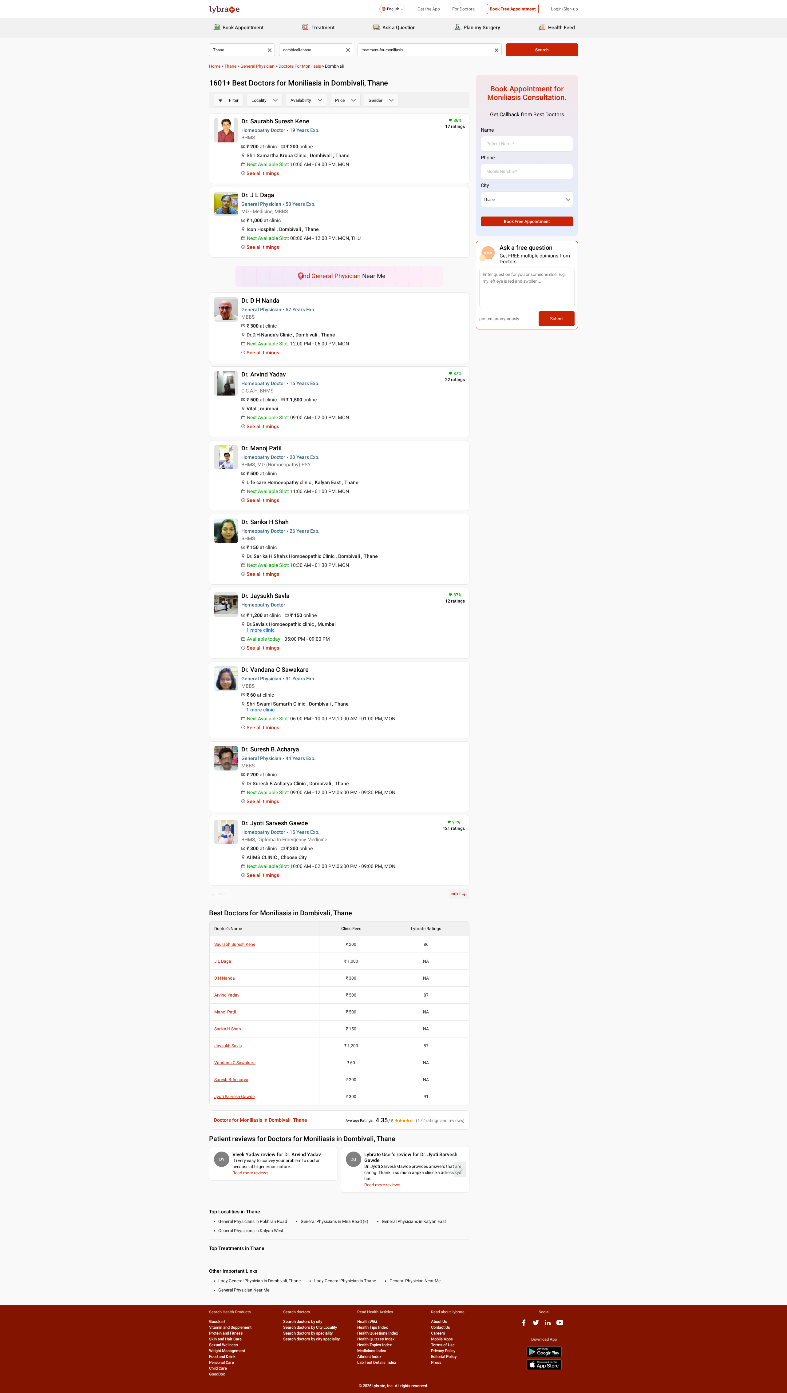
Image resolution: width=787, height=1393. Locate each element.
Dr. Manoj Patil (261, 448)
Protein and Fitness (226, 1333)
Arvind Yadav (226, 995)
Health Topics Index (374, 1345)
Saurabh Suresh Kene (234, 944)
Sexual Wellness (223, 1345)
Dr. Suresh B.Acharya (270, 749)
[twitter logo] (536, 1325)
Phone (488, 158)
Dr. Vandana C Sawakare (275, 669)
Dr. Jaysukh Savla (265, 595)
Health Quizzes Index (376, 1339)
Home (214, 66)
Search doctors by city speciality (311, 1339)
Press (436, 1362)
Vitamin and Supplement (230, 1327)
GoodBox (217, 1374)
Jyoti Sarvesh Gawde (234, 1096)
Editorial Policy (444, 1356)
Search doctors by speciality (308, 1333)
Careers (438, 1333)
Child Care (218, 1368)
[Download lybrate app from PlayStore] (544, 1356)
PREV (222, 894)
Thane (230, 66)
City (485, 185)
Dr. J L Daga (257, 195)
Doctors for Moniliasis (300, 66)
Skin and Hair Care (225, 1339)
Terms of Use (443, 1345)
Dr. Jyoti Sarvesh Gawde (274, 823)
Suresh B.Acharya (231, 1079)
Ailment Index (369, 1356)
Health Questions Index (377, 1333)
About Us (439, 1321)
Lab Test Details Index (376, 1362)
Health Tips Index (372, 1327)
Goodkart (217, 1321)
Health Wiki (367, 1321)
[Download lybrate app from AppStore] (544, 1369)
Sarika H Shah (227, 1028)
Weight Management (227, 1350)
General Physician (257, 66)
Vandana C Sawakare (234, 1062)
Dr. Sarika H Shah (265, 522)
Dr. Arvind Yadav (263, 374)
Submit (557, 318)
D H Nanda (224, 978)
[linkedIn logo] (548, 1325)
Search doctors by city (302, 1321)
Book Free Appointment (513, 8)
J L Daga (222, 961)
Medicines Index (371, 1350)
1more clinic (260, 630)
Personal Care (221, 1362)
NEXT (456, 894)
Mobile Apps (442, 1339)
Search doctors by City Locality (310, 1327)
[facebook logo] (524, 1325)
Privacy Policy (443, 1350)
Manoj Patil (225, 1011)
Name (487, 130)
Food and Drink (222, 1356)
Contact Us (440, 1327)
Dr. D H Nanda (260, 300)
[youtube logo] (560, 1325)
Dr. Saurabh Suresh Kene (275, 121)
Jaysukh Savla (228, 1045)
